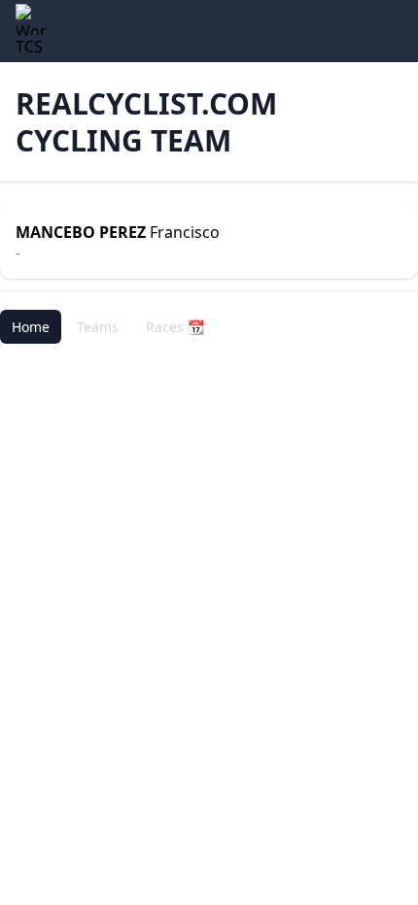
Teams (98, 327)
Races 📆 (175, 327)
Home (31, 327)
